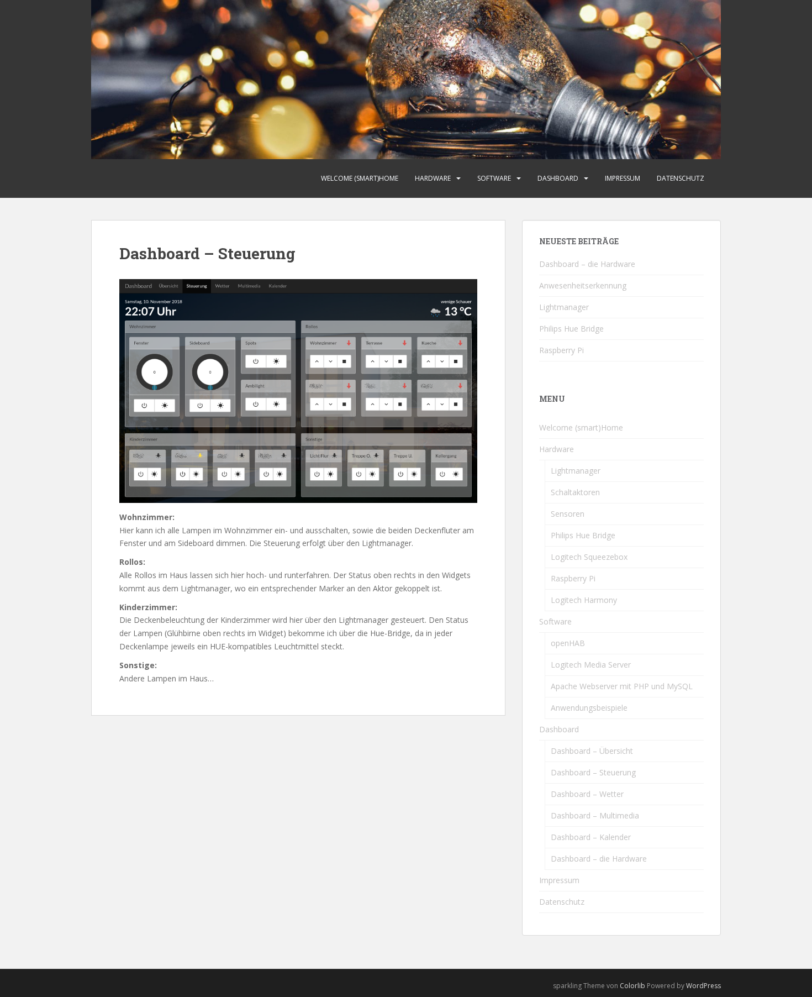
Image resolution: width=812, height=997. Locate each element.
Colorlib (632, 985)
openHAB (568, 643)
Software (494, 178)
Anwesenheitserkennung (582, 285)
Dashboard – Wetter (587, 794)
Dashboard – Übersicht (592, 751)
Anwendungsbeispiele (589, 707)
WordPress (703, 985)
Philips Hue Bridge (571, 328)
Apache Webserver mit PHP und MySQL (622, 686)
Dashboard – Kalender (591, 837)
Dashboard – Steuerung (593, 772)
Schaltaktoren (575, 492)
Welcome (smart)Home (359, 178)
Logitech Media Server (591, 664)
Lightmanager (564, 307)
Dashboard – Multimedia (595, 815)
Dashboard (557, 178)
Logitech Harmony (584, 600)
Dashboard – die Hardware (587, 264)
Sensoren (567, 513)
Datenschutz (680, 178)
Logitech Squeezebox (589, 557)
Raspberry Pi (561, 350)
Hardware (433, 178)
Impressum (622, 178)
